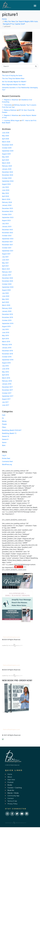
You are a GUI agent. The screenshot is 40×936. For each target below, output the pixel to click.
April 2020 (5, 302)
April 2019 (5, 338)
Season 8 (5, 439)
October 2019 (6, 320)
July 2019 (5, 329)
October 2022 (6, 235)
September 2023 (7, 217)
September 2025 (7, 151)
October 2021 (6, 248)
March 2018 (6, 378)
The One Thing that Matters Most (13, 78)
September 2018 (7, 360)
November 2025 (7, 145)
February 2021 (7, 272)
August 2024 (6, 184)
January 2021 (6, 275)
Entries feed (6, 458)
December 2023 (7, 208)
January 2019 (6, 347)
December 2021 (7, 241)
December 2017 (7, 387)
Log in (4, 455)
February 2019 (7, 344)
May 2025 (5, 157)
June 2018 (5, 369)
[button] (35, 6)
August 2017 (6, 399)
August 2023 (6, 220)
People (4, 424)
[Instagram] (7, 813)
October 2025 (6, 148)
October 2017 (6, 393)
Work (3, 445)
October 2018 (6, 357)
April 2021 (5, 266)
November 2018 (7, 354)
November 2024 (7, 175)
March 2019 (6, 341)
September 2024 (7, 181)
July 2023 (5, 223)
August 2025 (6, 154)
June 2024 (5, 190)
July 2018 (5, 366)
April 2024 (5, 196)
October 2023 (6, 214)
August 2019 (6, 326)
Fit (3, 418)
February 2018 (7, 381)
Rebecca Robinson (10, 110)
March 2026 (6, 142)
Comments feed (7, 461)
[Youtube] (22, 813)
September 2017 (7, 396)
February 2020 (7, 308)
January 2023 (6, 226)
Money (4, 421)
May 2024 (5, 193)
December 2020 (7, 278)
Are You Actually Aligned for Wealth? (14, 81)
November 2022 (7, 232)
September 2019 (7, 323)
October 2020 (6, 284)
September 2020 (7, 287)
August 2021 (6, 254)
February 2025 (7, 166)
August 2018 (6, 363)
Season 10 (5, 436)
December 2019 (7, 314)
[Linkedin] (26, 813)
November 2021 (7, 244)
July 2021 (5, 257)
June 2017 (5, 405)
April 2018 (5, 375)
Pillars (4, 427)
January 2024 (6, 205)
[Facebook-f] (12, 813)
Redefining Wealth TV (9, 433)
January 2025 (6, 169)
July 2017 (5, 402)
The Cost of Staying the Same (12, 75)
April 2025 (5, 160)
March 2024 (6, 199)
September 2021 (7, 251)
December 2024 (7, 172)
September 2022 (7, 238)
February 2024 (7, 202)
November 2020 (7, 281)
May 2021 (5, 263)
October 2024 (6, 178)
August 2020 (6, 290)
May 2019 (5, 335)
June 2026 (5, 132)
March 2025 (6, 163)
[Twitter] (17, 813)
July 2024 (5, 187)
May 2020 (5, 299)
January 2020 (6, 311)
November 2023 (7, 211)
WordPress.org (7, 464)
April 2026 (5, 139)
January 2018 (6, 384)
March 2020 (6, 305)
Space (4, 442)
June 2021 (5, 260)
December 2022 (7, 229)
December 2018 (7, 350)
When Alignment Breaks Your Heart (13, 84)
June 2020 (5, 296)
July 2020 (5, 293)
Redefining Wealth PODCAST (11, 430)
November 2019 (7, 317)
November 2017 (7, 390)
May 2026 (5, 135)
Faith (3, 415)
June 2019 (5, 332)
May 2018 (5, 372)
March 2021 (6, 269)
